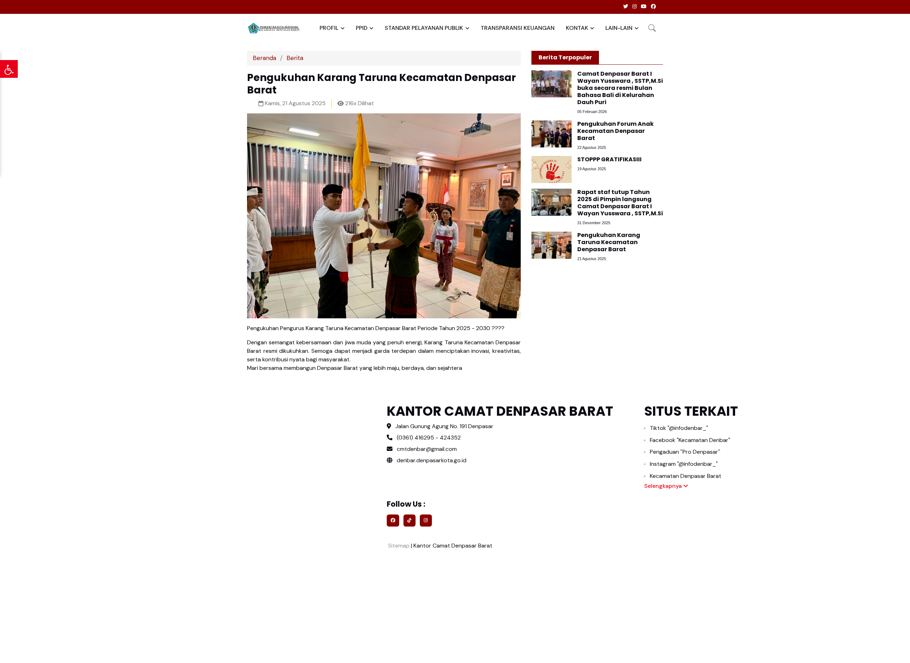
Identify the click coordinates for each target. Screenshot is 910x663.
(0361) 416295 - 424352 (429, 437)
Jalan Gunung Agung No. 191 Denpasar (444, 426)
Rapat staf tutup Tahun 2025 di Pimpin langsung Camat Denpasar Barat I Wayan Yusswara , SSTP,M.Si (620, 202)
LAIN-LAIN (618, 28)
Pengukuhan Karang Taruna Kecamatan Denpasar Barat (608, 242)
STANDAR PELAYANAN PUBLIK (424, 28)
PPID (362, 28)
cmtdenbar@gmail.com (427, 449)
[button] (652, 27)
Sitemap (398, 545)
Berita (295, 58)
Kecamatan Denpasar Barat (685, 476)
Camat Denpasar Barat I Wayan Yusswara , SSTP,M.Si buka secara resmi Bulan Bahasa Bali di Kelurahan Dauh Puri (620, 88)
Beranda (264, 58)
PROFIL (329, 28)
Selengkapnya (663, 486)
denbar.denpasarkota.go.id (430, 460)
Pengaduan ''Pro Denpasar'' (685, 452)
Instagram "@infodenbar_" (684, 464)
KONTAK (577, 28)
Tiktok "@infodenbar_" (679, 428)
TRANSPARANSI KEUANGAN (518, 28)
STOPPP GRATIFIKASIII (609, 159)
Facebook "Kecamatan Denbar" (690, 440)
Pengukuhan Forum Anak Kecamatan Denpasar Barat (615, 131)
